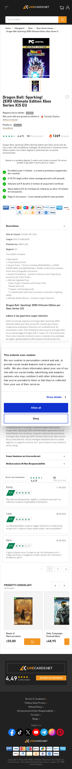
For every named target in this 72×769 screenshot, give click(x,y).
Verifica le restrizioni (10, 120)
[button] (55, 585)
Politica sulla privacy (36, 703)
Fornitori (36, 715)
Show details (54, 397)
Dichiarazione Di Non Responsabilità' (36, 711)
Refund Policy (36, 707)
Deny (36, 418)
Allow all (36, 407)
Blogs (36, 719)
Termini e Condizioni (36, 699)
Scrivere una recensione (51, 678)
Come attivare (8, 128)
